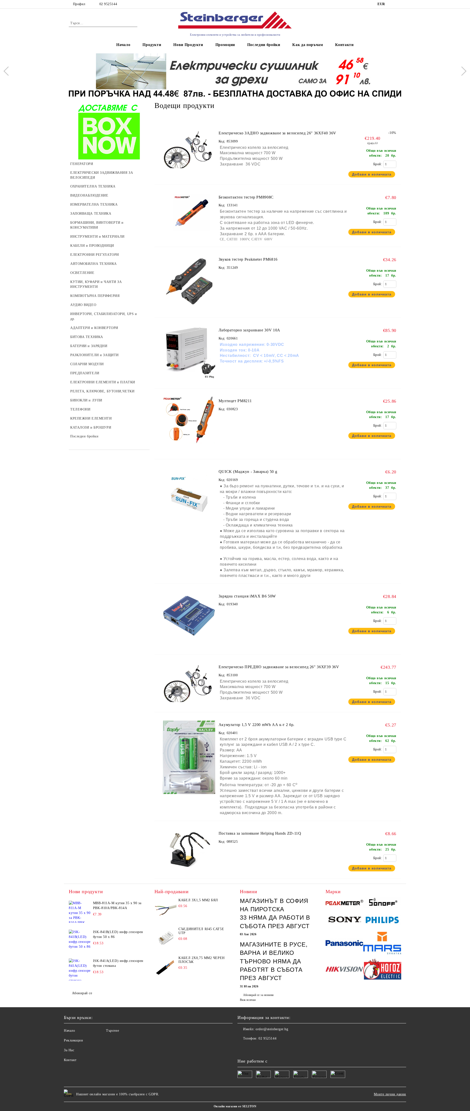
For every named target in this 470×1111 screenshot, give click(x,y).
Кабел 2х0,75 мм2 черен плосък (201, 960)
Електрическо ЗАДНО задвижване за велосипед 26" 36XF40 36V (277, 133)
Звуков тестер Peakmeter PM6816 (248, 259)
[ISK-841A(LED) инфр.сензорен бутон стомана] (80, 970)
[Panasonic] (345, 943)
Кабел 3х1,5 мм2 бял (198, 900)
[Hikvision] (345, 970)
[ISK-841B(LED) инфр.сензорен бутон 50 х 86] (80, 941)
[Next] (461, 71)
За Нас (69, 1050)
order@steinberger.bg (272, 1029)
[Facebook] (241, 1048)
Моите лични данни (390, 1094)
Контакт (70, 1060)
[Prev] (8, 71)
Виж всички (248, 1000)
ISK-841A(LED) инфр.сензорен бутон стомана (118, 963)
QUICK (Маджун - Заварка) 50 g (248, 471)
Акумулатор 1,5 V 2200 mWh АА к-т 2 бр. (256, 725)
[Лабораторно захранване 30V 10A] (189, 381)
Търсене (112, 1030)
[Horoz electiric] (382, 970)
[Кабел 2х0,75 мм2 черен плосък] (165, 967)
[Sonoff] (382, 903)
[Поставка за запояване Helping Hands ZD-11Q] (189, 871)
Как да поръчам (307, 45)
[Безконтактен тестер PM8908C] (189, 213)
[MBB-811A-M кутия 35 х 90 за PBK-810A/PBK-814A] (80, 912)
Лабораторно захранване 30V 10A (249, 330)
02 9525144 (108, 4)
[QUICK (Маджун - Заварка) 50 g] (189, 522)
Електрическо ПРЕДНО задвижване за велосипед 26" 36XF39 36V (279, 667)
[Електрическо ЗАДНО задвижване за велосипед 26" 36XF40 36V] (189, 149)
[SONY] (345, 920)
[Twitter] (252, 1048)
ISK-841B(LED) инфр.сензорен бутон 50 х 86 (118, 934)
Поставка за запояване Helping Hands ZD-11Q (260, 833)
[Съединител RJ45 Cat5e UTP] (165, 938)
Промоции (225, 45)
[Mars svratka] (382, 944)
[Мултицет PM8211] (189, 451)
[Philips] (382, 920)
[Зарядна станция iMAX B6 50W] (189, 647)
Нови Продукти (188, 45)
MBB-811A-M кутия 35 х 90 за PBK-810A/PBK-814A (117, 905)
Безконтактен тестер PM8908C (246, 197)
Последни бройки (263, 45)
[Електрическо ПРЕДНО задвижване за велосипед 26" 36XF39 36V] (189, 683)
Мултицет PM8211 (235, 401)
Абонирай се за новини (258, 995)
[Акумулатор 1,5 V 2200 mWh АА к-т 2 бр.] (189, 796)
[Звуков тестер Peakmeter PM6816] (189, 310)
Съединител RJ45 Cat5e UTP (201, 931)
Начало (123, 45)
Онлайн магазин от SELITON (235, 1106)
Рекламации (73, 1040)
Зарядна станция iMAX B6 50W (247, 596)
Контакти (344, 45)
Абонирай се (82, 993)
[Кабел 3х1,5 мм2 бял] (165, 909)
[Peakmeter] (345, 903)
